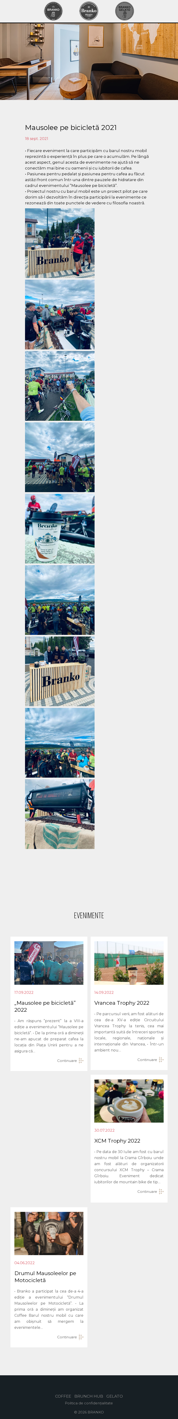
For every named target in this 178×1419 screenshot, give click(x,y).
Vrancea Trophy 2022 (121, 1003)
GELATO (114, 1396)
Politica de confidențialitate (89, 1403)
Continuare (67, 1060)
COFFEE (63, 1396)
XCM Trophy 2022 (117, 1140)
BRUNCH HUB (88, 1396)
